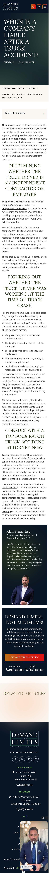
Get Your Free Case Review (24, 657)
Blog (32, 88)
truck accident (9, 488)
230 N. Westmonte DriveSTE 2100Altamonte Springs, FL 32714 (26, 801)
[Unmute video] (34, 841)
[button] (34, 846)
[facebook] (15, 759)
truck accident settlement (23, 267)
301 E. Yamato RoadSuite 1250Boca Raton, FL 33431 (26, 776)
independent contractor (14, 209)
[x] (29, 759)
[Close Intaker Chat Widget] (46, 818)
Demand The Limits (13, 88)
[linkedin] (22, 759)
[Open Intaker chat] (23, 872)
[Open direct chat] (42, 818)
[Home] (10, 6)
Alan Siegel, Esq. (19, 531)
